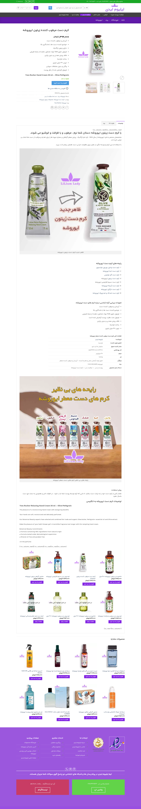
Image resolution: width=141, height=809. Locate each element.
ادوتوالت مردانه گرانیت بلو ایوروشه (113, 671)
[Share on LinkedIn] (52, 107)
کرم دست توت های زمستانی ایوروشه (31, 616)
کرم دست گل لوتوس (111, 275)
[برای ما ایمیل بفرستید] (29, 1)
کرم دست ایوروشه (59, 100)
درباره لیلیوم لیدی (79, 743)
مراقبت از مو (75, 15)
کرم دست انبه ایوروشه (111, 271)
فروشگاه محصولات (30, 743)
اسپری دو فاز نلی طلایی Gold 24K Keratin (32, 672)
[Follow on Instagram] (33, 1)
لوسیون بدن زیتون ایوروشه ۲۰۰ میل (57, 616)
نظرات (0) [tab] (111, 123)
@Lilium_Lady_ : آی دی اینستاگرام (42, 784)
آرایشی (105, 15)
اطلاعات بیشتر (90, 622)
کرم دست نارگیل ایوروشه (110, 289)
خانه (123, 20)
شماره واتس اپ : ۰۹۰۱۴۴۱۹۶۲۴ (98, 784)
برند (106, 20)
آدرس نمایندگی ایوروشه (28, 747)
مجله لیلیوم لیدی (64, 15)
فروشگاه (114, 20)
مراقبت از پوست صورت (117, 15)
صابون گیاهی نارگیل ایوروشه (88, 712)
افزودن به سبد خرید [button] (115, 582)
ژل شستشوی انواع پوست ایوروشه (31, 712)
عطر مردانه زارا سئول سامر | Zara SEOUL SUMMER (57, 713)
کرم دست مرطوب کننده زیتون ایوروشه (85, 577)
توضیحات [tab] (120, 123)
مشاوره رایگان (56, 747)
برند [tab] (104, 123)
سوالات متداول (56, 751)
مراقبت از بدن (86, 15)
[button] (36, 8)
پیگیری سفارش (56, 743)
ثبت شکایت (81, 751)
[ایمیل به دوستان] (59, 107)
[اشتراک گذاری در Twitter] (63, 107)
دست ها (54, 96)
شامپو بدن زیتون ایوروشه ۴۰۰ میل (110, 577)
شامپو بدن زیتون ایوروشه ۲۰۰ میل (84, 616)
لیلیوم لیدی (99, 339)
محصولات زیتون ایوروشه (46, 100)
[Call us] (26, 1)
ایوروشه (99, 20)
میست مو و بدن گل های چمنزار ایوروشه (84, 671)
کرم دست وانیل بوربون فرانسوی (107, 267)
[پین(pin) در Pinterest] (56, 107)
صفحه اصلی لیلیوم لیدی (28, 758)
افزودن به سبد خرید (60, 83)
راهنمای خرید (56, 755)
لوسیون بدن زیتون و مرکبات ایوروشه (109, 616)
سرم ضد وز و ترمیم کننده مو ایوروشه (58, 671)
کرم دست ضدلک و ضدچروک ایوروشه (106, 293)
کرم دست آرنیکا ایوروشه (110, 286)
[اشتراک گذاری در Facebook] (67, 107)
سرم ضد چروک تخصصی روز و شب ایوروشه (114, 713)
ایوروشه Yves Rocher (60, 103)
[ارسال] (50, 8)
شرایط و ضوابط (80, 755)
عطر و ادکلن (96, 15)
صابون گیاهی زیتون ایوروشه (34, 577)
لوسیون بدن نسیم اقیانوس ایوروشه (57, 577)
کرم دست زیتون (113, 278)
